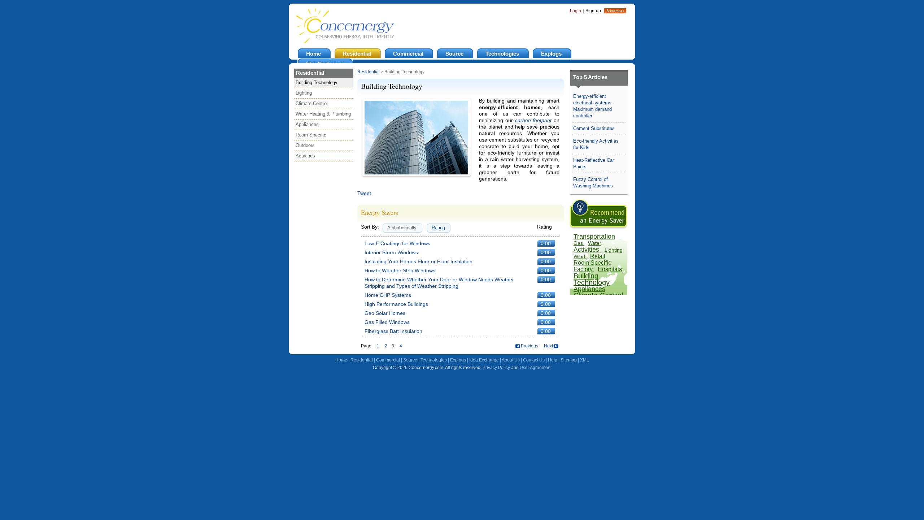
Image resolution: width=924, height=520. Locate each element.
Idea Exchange (484, 360)
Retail (597, 256)
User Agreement (536, 367)
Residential (368, 71)
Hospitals (610, 269)
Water (594, 243)
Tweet (364, 193)
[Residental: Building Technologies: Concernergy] (615, 11)
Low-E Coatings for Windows (397, 243)
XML (584, 360)
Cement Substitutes (594, 128)
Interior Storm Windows (391, 252)
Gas (579, 243)
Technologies (433, 360)
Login (575, 10)
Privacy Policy (496, 367)
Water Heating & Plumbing (323, 114)
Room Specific (311, 135)
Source (410, 360)
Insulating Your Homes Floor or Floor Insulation (418, 261)
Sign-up (593, 10)
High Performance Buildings (396, 304)
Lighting (304, 93)
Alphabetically (402, 227)
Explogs (458, 360)
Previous (529, 345)
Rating (438, 227)
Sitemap (569, 360)
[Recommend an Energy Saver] (598, 228)
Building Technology (316, 82)
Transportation (594, 236)
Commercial (388, 360)
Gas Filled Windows (387, 322)
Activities (305, 156)
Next (548, 345)
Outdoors (305, 145)
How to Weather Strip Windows (400, 270)
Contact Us (534, 360)
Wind (580, 256)
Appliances (307, 124)
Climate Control (312, 103)
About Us (511, 360)
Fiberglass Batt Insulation (393, 331)
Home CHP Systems (388, 295)
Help (552, 360)
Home (341, 360)
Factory (584, 269)
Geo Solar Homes (385, 313)
